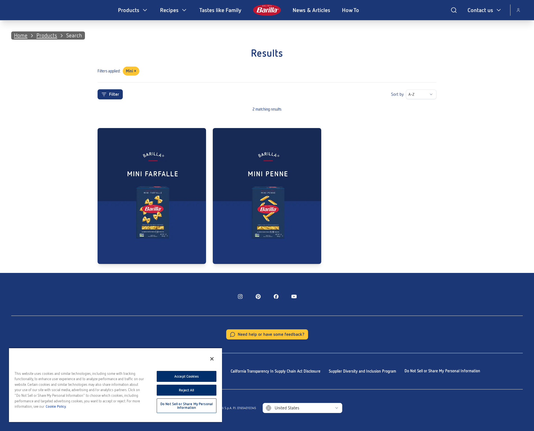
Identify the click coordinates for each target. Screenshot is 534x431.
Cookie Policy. (56, 406)
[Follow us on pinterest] (258, 296)
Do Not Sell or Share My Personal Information (442, 371)
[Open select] (431, 94)
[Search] (453, 10)
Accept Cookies (186, 376)
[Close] (212, 359)
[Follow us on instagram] (240, 296)
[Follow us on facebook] (276, 296)
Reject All (186, 390)
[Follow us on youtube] (294, 296)
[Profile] (518, 10)
